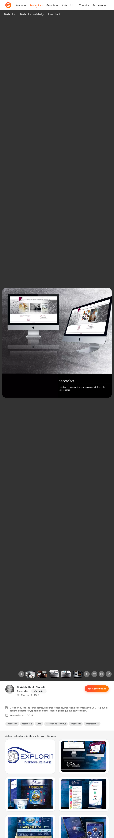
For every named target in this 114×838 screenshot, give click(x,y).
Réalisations (36, 5)
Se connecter (100, 5)
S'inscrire (84, 5)
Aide (64, 5)
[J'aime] (94, 674)
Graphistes (52, 5)
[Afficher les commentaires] (101, 674)
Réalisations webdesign (32, 14)
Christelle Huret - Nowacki (31, 686)
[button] (21, 674)
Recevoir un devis (96, 688)
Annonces (20, 5)
